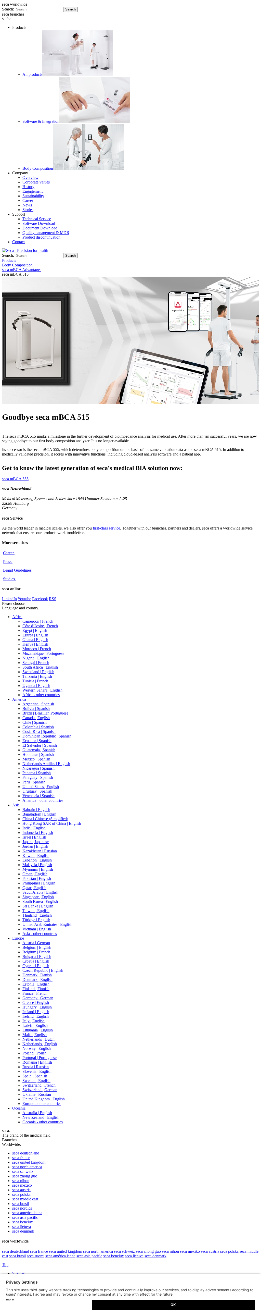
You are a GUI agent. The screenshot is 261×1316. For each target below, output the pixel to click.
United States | (40, 786)
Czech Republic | (42, 970)
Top (5, 1264)
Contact (18, 242)
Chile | (34, 722)
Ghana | (35, 639)
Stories (27, 209)
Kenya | (35, 644)
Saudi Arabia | (40, 892)
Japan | (35, 842)
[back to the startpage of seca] (25, 250)
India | (34, 828)
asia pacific (25, 1217)
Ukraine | (36, 1094)
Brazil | (45, 713)
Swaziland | (38, 672)
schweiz (22, 1171)
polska (21, 1194)
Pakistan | (36, 878)
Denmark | (37, 975)
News (27, 205)
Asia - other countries (39, 933)
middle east (25, 1199)
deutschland (25, 1153)
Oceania (18, 1108)
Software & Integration (40, 121)
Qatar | (34, 887)
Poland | (34, 1053)
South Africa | (40, 667)
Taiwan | (35, 910)
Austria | (36, 943)
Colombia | (38, 727)
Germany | (37, 998)
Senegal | (35, 662)
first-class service (106, 528)
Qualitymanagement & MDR (45, 232)
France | (34, 993)
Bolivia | (36, 708)
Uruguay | (37, 791)
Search (70, 9)
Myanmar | (37, 869)
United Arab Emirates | (47, 924)
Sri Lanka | (37, 906)
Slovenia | (36, 1071)
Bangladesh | (39, 814)
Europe (18, 938)
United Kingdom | (43, 1099)
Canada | (36, 718)
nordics (22, 1208)
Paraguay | (37, 777)
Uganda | (36, 685)
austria (21, 1190)
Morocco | (36, 649)
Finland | (35, 989)
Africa (17, 616)
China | (45, 819)
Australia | (37, 1113)
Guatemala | (38, 750)
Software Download (38, 223)
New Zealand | (40, 1117)
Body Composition (37, 168)
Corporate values (36, 182)
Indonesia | (37, 832)
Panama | (36, 773)
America (19, 699)
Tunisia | (35, 681)
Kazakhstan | (39, 851)
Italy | (33, 1021)
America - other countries (42, 800)
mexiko (190, 1251)
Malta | (34, 1034)
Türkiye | (36, 920)
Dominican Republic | (46, 736)
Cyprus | (35, 966)
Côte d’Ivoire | (40, 626)
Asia (16, 805)
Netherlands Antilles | (46, 763)
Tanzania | (37, 676)
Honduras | (38, 754)
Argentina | (38, 704)
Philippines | (38, 883)
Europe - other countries (41, 1103)
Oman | (34, 874)
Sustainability (33, 196)
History (28, 187)
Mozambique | (43, 653)
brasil (20, 1203)
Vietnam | (36, 929)
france (21, 1157)
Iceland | (35, 1012)
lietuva (21, 1226)
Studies (9, 579)
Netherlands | (38, 1039)
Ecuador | (36, 741)
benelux (22, 1222)
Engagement (32, 191)
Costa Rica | (39, 731)
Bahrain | (36, 809)
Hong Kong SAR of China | (51, 823)
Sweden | (36, 1080)
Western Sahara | (42, 690)
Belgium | (36, 947)
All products (32, 74)
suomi (35, 1256)
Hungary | (37, 1007)
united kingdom (28, 1162)
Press (7, 561)
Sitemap (19, 1273)
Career (27, 200)
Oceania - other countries (42, 1122)
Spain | (34, 1076)
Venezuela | (38, 796)
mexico (22, 1185)
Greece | (35, 1002)
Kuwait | (35, 855)
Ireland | (35, 1016)
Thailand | (37, 915)
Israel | (34, 837)
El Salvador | (39, 745)
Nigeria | (35, 658)
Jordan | (35, 846)
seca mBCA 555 (15, 479)
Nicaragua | (38, 768)
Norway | (36, 1048)
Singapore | (38, 897)
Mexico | (36, 759)
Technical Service (36, 219)
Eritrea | (35, 635)
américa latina (27, 1213)
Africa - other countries (41, 695)
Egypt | (34, 630)
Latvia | (35, 1025)
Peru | (33, 782)
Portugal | (39, 1057)
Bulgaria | (36, 956)
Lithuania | (37, 1030)
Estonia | (35, 984)
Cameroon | (37, 621)
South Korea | (40, 901)
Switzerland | (39, 1085)
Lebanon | (37, 860)
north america (27, 1167)
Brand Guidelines (17, 570)
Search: (8, 9)
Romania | (37, 1062)
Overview (30, 177)
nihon (20, 1180)
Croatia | (35, 961)
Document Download (39, 228)
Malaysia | (37, 865)
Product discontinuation (41, 237)
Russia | (35, 1067)
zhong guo (24, 1176)
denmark (23, 1231)
